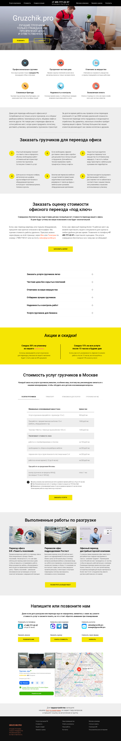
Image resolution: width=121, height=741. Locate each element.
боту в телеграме (53, 710)
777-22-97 (70, 235)
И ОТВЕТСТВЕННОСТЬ (15, 734)
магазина (39, 348)
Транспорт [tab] (50, 397)
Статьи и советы (94, 724)
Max (42, 235)
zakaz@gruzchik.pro (47, 238)
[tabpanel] (60, 441)
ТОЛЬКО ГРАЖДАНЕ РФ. (32, 29)
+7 (109, 232)
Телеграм (52, 235)
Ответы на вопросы (68, 724)
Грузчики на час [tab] (92, 397)
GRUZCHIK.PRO (15, 725)
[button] (42, 41)
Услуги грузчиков (15, 3)
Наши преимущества (68, 721)
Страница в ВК (93, 727)
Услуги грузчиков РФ (42, 721)
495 (63, 235)
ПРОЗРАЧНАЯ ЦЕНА (15, 732)
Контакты (108, 3)
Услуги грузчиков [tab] (29, 397)
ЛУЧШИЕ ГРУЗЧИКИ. (15, 729)
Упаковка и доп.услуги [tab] (71, 397)
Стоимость (27, 3)
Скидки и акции (39, 3)
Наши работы (66, 727)
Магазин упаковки (82, 3)
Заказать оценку (96, 3)
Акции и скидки (40, 727)
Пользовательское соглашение (98, 729)
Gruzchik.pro (33, 18)
